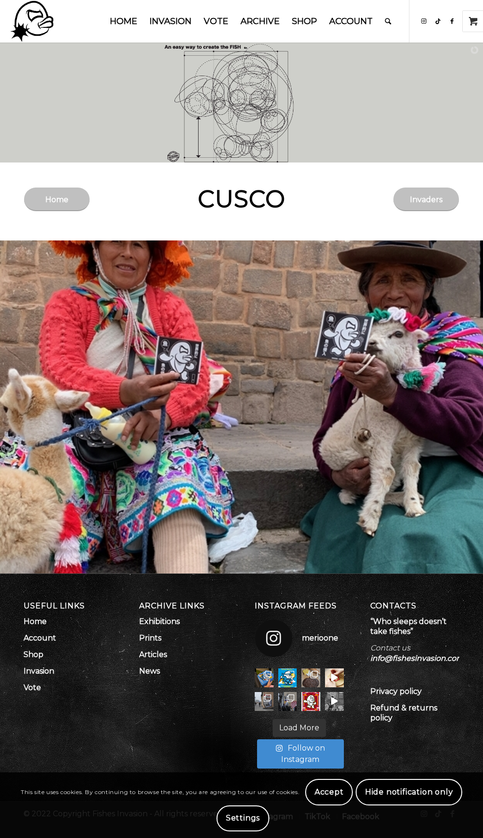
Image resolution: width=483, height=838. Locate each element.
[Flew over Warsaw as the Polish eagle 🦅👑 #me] (287, 701)
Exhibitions (159, 621)
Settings (243, 817)
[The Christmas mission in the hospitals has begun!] (264, 677)
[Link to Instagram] (424, 21)
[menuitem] (123, 21)
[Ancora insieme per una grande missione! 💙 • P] (287, 677)
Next (474, 407)
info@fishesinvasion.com (417, 658)
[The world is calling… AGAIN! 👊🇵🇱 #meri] (334, 701)
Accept (329, 791)
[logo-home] (31, 21)
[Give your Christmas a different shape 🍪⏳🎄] (334, 677)
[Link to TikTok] (438, 21)
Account (40, 637)
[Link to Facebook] (452, 21)
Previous (8, 407)
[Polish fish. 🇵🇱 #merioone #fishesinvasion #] (264, 701)
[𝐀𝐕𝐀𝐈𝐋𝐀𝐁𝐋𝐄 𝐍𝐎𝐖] (310, 677)
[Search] (388, 21)
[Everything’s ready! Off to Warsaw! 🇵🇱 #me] (310, 701)
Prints (150, 637)
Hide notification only (409, 791)
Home (35, 621)
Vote (32, 687)
